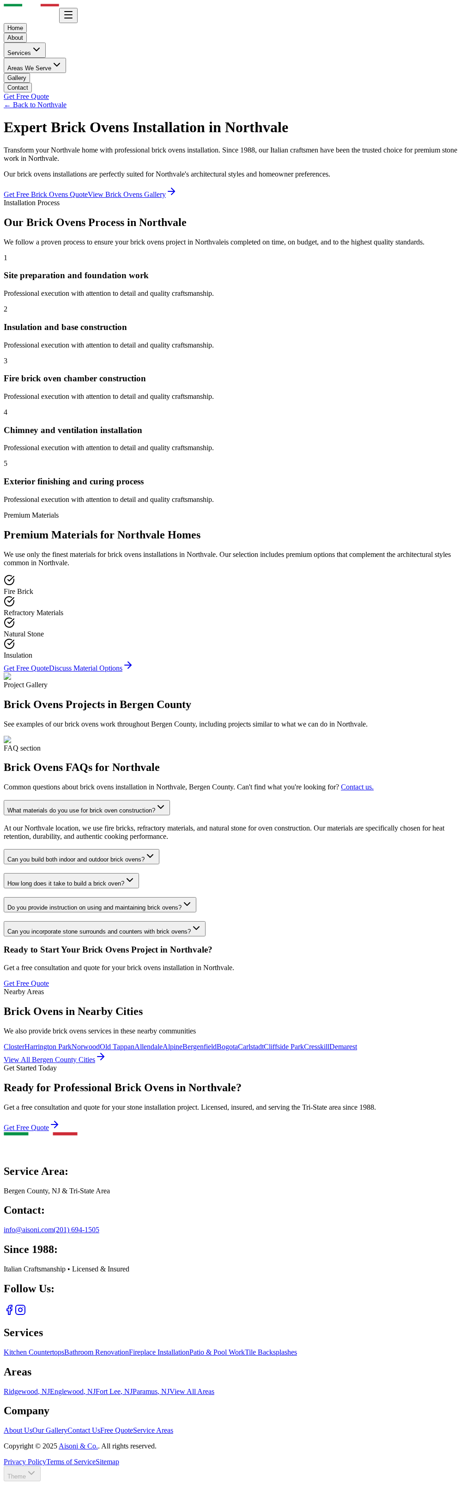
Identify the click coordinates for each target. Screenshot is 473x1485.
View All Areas (192, 1391)
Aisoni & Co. (78, 1446)
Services (19, 52)
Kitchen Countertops (34, 1352)
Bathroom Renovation (96, 1352)
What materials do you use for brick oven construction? (81, 810)
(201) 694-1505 (76, 1230)
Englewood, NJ (73, 1391)
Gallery (16, 77)
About (15, 37)
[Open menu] (68, 15)
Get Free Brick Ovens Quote (46, 194)
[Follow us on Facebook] (9, 1313)
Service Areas (153, 1430)
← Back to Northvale (35, 105)
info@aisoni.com (29, 1230)
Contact (17, 87)
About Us (18, 1430)
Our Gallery (49, 1430)
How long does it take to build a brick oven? (65, 883)
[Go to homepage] (41, 1151)
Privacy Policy (25, 1462)
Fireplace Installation (159, 1352)
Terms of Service (71, 1462)
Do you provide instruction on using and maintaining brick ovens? (94, 907)
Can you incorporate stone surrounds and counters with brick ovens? (99, 931)
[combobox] (22, 1473)
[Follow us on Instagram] (20, 1313)
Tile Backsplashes (271, 1352)
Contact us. (357, 787)
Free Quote (116, 1430)
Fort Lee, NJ (114, 1391)
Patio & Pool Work (217, 1352)
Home (15, 27)
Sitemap (107, 1462)
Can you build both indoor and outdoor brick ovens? (76, 859)
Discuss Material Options (85, 668)
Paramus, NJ (151, 1391)
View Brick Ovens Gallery (127, 194)
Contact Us (83, 1430)
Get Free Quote (26, 96)
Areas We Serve (29, 68)
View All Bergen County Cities (49, 1059)
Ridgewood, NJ (27, 1391)
